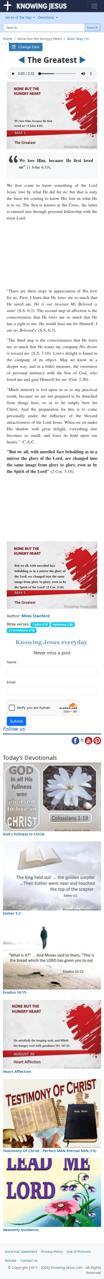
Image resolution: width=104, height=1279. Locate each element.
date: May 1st (78, 38)
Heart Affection (17, 1071)
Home (7, 38)
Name (11, 662)
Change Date (27, 47)
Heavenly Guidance (20, 1229)
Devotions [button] (46, 17)
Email (11, 682)
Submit (16, 721)
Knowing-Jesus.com (66, 1267)
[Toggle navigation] (94, 6)
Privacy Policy (52, 1251)
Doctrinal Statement (21, 1251)
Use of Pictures (79, 1251)
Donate (10, 1260)
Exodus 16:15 (14, 992)
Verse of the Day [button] (18, 17)
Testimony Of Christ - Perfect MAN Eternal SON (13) (49, 1150)
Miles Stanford (36, 616)
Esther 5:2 (12, 913)
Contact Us (29, 1260)
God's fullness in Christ (24, 834)
